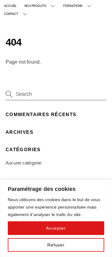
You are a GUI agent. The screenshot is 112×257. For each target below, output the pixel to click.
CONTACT (11, 14)
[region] (56, 218)
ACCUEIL (10, 6)
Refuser (56, 244)
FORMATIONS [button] (72, 6)
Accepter (56, 228)
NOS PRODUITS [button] (35, 6)
